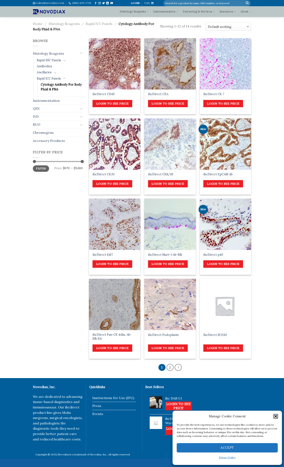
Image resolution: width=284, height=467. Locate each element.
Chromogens (43, 132)
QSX (36, 108)
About (244, 11)
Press (96, 406)
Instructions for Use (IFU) (113, 398)
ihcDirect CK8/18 (160, 174)
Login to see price (112, 103)
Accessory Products (49, 141)
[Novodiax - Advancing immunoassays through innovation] (49, 11)
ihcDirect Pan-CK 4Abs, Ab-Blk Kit (112, 336)
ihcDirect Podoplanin (163, 335)
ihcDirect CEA (158, 94)
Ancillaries (44, 72)
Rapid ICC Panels (99, 24)
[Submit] (247, 3)
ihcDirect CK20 (104, 174)
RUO (36, 124)
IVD (36, 116)
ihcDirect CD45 (104, 94)
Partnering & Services (197, 11)
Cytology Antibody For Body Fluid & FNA (61, 87)
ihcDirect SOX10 (215, 335)
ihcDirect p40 (213, 255)
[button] (276, 416)
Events (97, 414)
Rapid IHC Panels (49, 60)
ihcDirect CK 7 (213, 94)
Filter (41, 168)
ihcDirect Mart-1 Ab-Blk (165, 255)
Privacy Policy (227, 457)
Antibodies (44, 66)
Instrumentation (164, 11)
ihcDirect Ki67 (103, 255)
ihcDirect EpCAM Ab (218, 174)
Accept (227, 448)
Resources (226, 11)
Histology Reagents (133, 11)
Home (38, 24)
